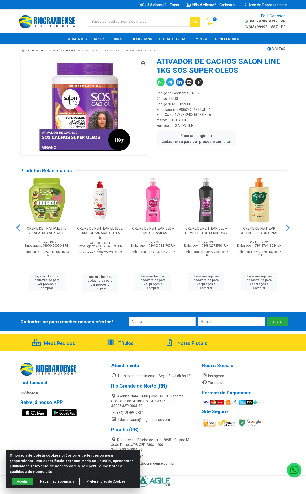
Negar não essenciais (57, 481)
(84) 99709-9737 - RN (267, 21)
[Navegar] (18, 228)
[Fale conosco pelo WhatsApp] (294, 470)
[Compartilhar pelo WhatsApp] (161, 82)
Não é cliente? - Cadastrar (213, 5)
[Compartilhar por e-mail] (189, 82)
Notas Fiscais (191, 343)
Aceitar (22, 481)
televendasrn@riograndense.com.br (145, 419)
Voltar (278, 49)
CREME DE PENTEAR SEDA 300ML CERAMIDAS (153, 230)
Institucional (29, 392)
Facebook (216, 383)
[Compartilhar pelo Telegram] (170, 82)
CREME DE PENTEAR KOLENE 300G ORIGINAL (259, 230)
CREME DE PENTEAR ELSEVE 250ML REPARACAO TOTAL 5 (100, 233)
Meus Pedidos (59, 343)
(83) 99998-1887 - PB (267, 27)
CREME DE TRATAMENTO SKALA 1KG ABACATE (47, 230)
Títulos (125, 343)
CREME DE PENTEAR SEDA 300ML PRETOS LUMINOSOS (206, 230)
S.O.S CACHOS (179, 120)
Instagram (216, 376)
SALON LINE (184, 126)
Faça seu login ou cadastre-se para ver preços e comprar (196, 138)
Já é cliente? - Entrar (162, 5)
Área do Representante (267, 5)
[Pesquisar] (195, 22)
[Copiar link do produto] (199, 82)
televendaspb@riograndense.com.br (146, 463)
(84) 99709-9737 (130, 413)
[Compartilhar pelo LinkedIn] (180, 82)
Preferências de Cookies (106, 481)
